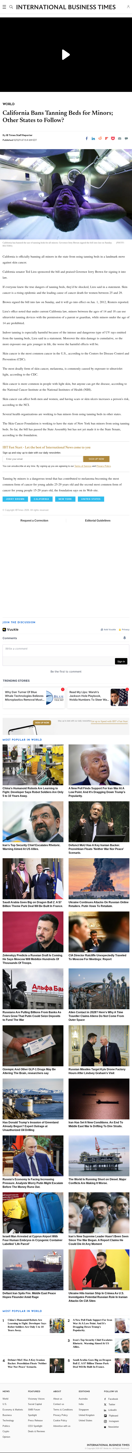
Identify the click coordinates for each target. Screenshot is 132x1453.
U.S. (5, 1404)
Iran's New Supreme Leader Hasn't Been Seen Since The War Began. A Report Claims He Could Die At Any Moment (99, 1240)
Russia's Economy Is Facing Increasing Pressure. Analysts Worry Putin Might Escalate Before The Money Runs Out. (33, 1183)
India (81, 1404)
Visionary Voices (36, 1398)
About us (57, 1398)
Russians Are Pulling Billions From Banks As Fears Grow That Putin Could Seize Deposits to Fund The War (32, 1016)
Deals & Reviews (36, 1431)
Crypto (6, 1431)
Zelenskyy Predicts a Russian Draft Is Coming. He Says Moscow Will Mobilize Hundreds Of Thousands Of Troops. (33, 959)
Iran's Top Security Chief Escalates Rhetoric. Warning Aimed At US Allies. (92, 1343)
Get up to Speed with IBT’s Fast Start (109, 721)
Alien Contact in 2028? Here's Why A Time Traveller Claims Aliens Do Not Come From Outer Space (96, 1016)
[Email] (120, 138)
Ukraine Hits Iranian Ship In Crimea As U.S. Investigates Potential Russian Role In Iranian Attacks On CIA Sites (98, 1297)
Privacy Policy (103, 466)
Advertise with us (61, 1426)
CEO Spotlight (35, 1426)
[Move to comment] (126, 138)
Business (7, 1415)
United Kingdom (87, 1415)
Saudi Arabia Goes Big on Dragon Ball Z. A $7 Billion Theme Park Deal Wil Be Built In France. (92, 1363)
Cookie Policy (60, 1420)
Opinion (6, 1437)
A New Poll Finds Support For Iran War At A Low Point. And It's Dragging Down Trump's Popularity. (97, 792)
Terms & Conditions (63, 1409)
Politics (6, 1426)
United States (85, 1420)
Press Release (35, 1420)
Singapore (84, 1409)
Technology (8, 1420)
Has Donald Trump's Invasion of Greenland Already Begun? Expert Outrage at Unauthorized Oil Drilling (31, 1126)
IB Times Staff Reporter (19, 135)
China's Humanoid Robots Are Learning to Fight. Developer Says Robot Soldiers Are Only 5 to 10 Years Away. (33, 792)
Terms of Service (82, 466)
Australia (83, 1398)
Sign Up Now (42, 723)
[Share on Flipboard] (107, 138)
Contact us (58, 1404)
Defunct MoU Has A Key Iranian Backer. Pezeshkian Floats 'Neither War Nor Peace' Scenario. (96, 849)
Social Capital (35, 1404)
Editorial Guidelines (98, 520)
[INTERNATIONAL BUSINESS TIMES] (66, 7)
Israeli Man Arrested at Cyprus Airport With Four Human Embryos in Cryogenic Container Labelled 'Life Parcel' (32, 1240)
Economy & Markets (13, 1409)
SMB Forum (34, 1409)
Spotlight (32, 1415)
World (5, 1398)
